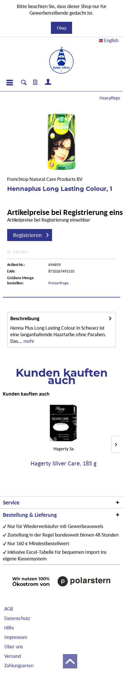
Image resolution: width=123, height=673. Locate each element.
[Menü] (9, 82)
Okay (61, 28)
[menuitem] (9, 82)
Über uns (13, 646)
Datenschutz (17, 618)
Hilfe (9, 627)
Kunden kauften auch (26, 393)
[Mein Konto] (48, 82)
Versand (12, 656)
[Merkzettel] (35, 82)
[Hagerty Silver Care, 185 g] (63, 423)
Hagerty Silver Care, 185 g (63, 463)
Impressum (15, 637)
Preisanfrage (58, 282)
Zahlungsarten (18, 665)
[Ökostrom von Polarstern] (61, 581)
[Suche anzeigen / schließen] (23, 83)
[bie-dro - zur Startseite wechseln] (61, 60)
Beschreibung (24, 318)
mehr (28, 341)
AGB (8, 608)
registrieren (27, 235)
